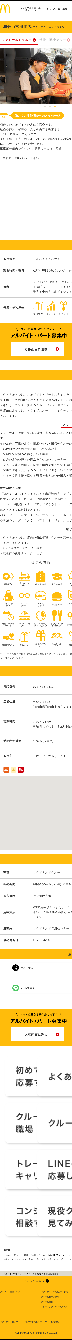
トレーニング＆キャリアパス (54, 1307)
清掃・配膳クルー (52, 40)
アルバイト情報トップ (10, 1292)
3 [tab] (55, 107)
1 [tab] (45, 107)
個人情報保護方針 (33, 1322)
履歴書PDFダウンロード (59, 1255)
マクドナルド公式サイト (11, 1322)
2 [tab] (50, 107)
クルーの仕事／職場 (56, 9)
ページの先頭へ (34, 1280)
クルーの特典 (47, 1302)
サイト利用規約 (52, 1322)
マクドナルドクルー (17, 40)
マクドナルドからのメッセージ (30, 9)
